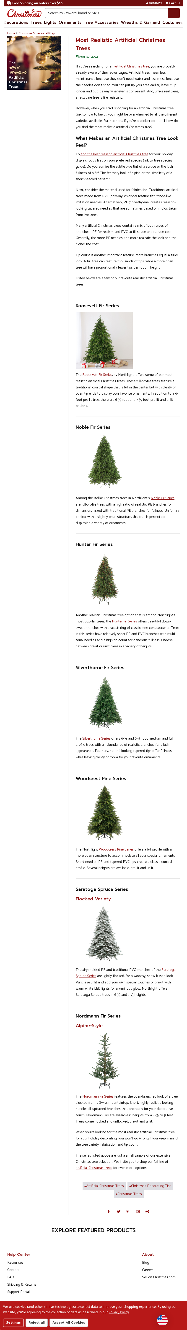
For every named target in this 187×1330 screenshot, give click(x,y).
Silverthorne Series (96, 738)
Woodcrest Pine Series (116, 849)
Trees (36, 22)
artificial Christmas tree (131, 66)
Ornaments (70, 22)
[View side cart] (178, 3)
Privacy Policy (118, 1312)
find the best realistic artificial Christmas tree (114, 154)
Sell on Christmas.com (159, 1277)
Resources (15, 1263)
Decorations (16, 22)
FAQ (10, 1277)
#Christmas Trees (129, 1194)
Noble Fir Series (162, 498)
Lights (50, 22)
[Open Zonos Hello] (162, 1320)
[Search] (174, 13)
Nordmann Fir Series (97, 1096)
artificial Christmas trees (94, 1168)
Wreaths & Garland (140, 22)
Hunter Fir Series (124, 621)
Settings (13, 1322)
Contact (13, 1270)
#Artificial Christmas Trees (104, 1186)
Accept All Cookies (68, 1322)
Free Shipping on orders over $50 (37, 3)
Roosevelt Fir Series (97, 375)
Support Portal (18, 1292)
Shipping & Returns (21, 1285)
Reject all (37, 1322)
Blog (145, 1263)
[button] (108, 1211)
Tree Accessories (101, 22)
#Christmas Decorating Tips (150, 1186)
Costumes (172, 22)
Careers (147, 1270)
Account (155, 3)
